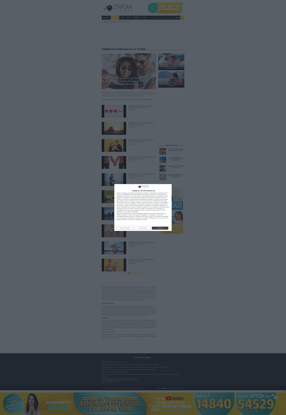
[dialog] (143, 207)
